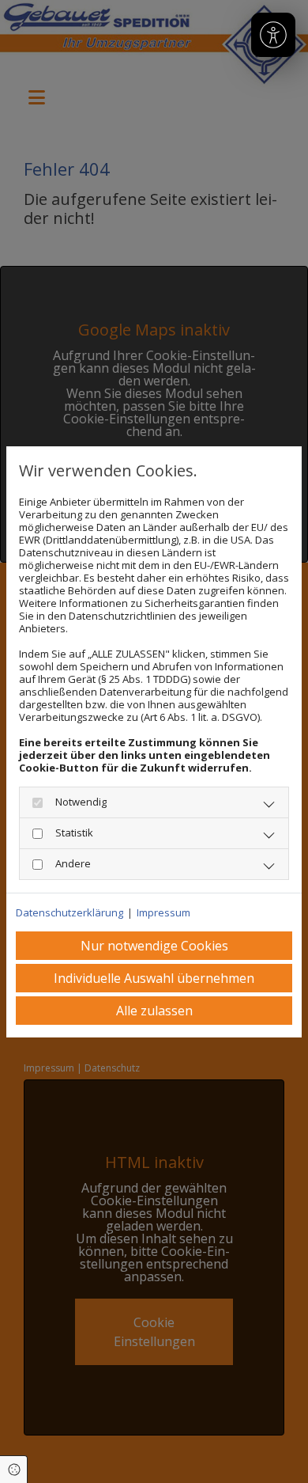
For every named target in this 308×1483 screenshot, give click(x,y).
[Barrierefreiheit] (273, 35)
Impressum (163, 912)
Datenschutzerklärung (69, 912)
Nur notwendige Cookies (154, 945)
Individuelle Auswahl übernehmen (154, 978)
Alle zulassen (154, 1010)
